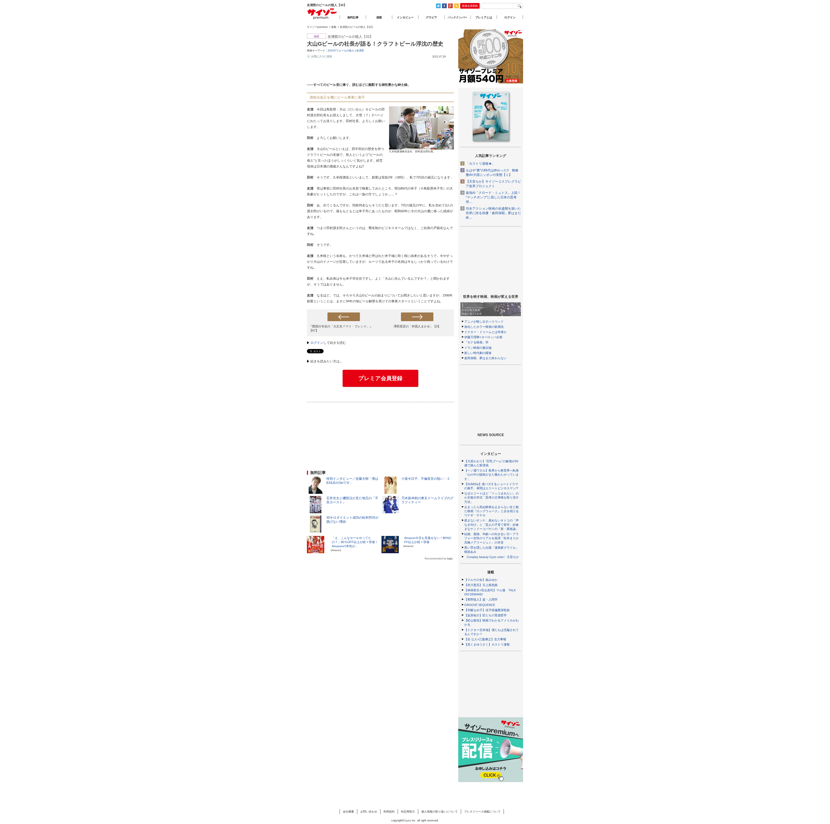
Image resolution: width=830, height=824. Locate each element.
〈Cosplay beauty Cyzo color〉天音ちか (491, 557)
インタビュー (405, 17)
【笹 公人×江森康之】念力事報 (485, 639)
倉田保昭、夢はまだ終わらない (485, 358)
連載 (379, 17)
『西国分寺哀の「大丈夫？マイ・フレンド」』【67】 (341, 328)
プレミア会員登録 (380, 378)
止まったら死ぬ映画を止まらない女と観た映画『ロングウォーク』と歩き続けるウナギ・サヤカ (491, 511)
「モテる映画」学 (476, 342)
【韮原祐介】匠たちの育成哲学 (485, 615)
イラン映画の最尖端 (478, 347)
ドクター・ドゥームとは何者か (485, 332)
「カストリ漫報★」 (480, 163)
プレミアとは (483, 17)
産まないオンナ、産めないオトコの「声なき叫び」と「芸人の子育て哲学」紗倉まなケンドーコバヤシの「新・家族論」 (491, 524)
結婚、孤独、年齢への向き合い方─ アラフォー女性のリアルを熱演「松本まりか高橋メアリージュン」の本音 (491, 538)
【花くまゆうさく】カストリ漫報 (487, 644)
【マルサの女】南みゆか (481, 580)
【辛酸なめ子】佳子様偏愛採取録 (487, 610)
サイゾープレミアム (322, 14)
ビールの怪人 (346, 50)
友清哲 (360, 50)
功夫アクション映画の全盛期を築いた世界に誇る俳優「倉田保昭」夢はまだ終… (493, 213)
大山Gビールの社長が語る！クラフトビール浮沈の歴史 (375, 44)
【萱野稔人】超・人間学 (481, 599)
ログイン (316, 342)
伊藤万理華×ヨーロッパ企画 (483, 337)
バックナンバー (457, 17)
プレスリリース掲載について (482, 811)
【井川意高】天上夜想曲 (481, 585)
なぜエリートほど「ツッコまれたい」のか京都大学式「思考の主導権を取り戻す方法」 (491, 497)
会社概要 (348, 811)
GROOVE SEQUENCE (479, 605)
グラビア (431, 17)
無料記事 (353, 17)
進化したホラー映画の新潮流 (484, 326)
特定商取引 (408, 811)
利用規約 (389, 811)
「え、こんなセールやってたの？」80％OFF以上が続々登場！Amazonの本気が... (355, 542)
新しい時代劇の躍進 (478, 353)
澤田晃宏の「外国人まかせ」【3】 (417, 326)
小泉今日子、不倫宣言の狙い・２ (425, 478)
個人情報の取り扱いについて (439, 811)
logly (450, 558)
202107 (332, 50)
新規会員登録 (470, 5)
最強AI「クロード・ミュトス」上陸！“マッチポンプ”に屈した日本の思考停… (493, 197)
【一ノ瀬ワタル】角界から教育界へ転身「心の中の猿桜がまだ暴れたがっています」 (491, 474)
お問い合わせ (368, 811)
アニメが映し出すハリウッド (484, 321)
